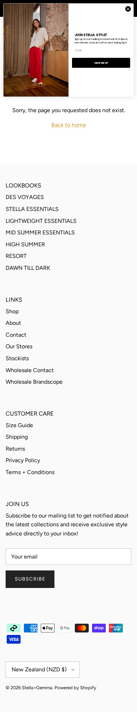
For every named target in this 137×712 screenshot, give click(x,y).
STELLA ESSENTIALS (32, 209)
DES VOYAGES (25, 197)
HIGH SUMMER (25, 244)
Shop (12, 311)
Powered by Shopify (75, 687)
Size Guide (19, 425)
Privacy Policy (23, 460)
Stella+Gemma (37, 687)
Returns (15, 448)
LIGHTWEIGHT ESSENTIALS (41, 221)
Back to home (68, 125)
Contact (16, 334)
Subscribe (30, 579)
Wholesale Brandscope (34, 381)
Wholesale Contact (30, 370)
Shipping (17, 436)
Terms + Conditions (30, 472)
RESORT (16, 256)
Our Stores (19, 346)
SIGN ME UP (101, 62)
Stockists (17, 358)
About (13, 323)
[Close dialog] (128, 9)
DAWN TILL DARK (28, 268)
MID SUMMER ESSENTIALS (40, 232)
